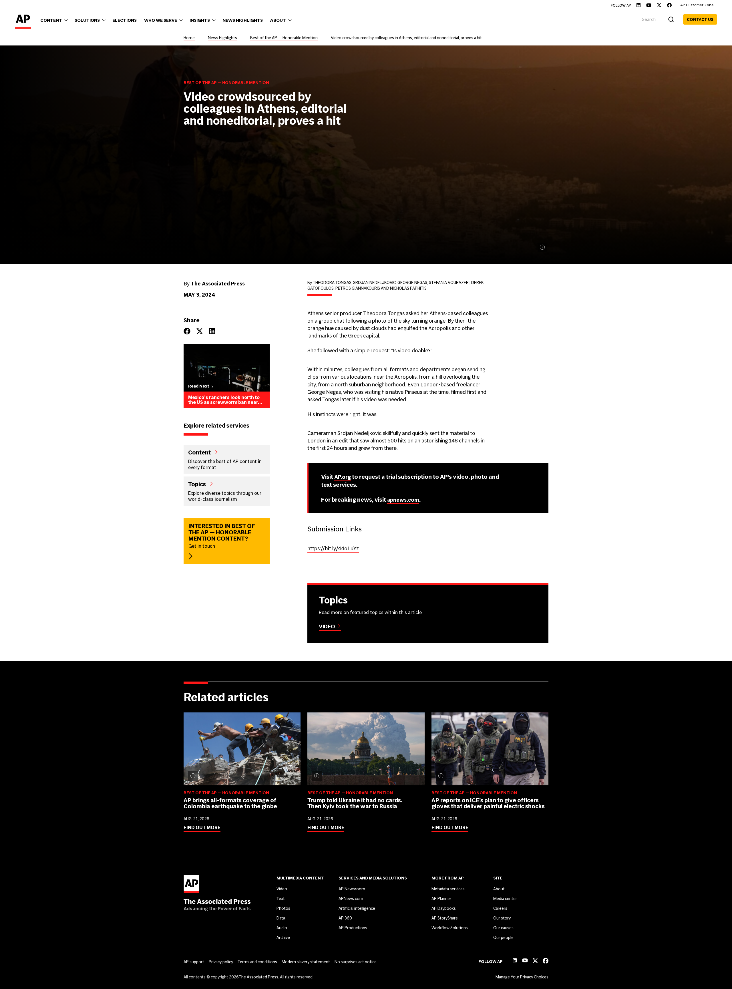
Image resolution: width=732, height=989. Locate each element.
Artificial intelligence (357, 908)
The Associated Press (258, 977)
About (499, 889)
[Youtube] (649, 5)
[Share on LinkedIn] (212, 331)
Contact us (700, 19)
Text (281, 898)
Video (327, 626)
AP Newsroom (352, 889)
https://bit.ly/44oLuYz (333, 548)
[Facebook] (669, 5)
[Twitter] (659, 5)
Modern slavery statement (306, 962)
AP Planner (441, 898)
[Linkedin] (638, 5)
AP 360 (345, 918)
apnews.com (403, 499)
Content (199, 452)
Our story (502, 918)
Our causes (503, 928)
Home (189, 38)
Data (281, 918)
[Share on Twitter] (199, 331)
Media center (505, 898)
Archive (283, 937)
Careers (500, 908)
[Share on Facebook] (187, 331)
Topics (197, 484)
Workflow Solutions (449, 928)
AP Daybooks (443, 908)
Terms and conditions (257, 962)
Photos (283, 908)
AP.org (342, 476)
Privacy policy (221, 962)
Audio (282, 928)
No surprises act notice (356, 962)
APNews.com (351, 898)
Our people (503, 937)
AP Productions (353, 928)
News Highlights (222, 38)
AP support (194, 962)
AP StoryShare (444, 918)
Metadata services (448, 889)
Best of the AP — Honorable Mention (284, 38)
